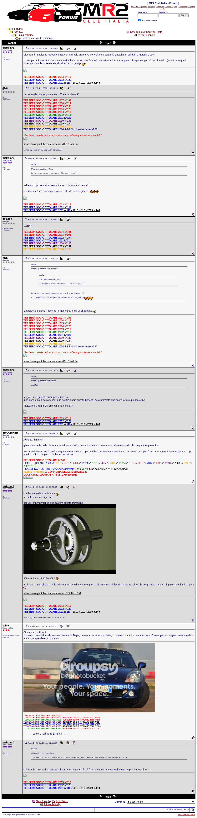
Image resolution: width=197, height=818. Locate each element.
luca (5, 87)
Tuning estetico (24, 35)
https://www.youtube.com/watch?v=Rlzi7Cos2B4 (50, 144)
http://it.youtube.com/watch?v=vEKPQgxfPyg (102, 468)
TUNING (18, 31)
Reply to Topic (154, 31)
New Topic (136, 31)
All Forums (17, 28)
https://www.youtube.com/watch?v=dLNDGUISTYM (52, 593)
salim (6, 625)
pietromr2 (8, 47)
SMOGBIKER (10, 432)
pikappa (7, 218)
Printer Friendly (146, 35)
